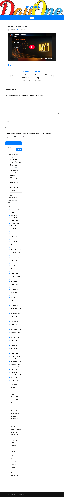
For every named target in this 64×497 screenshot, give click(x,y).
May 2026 (14, 215)
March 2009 (15, 351)
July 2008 (14, 369)
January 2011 (15, 305)
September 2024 (16, 255)
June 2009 (14, 343)
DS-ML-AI (14, 421)
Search (10, 147)
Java (12, 442)
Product (13, 467)
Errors (13, 424)
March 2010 (14, 321)
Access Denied (15, 387)
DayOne (32, 7)
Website (7, 128)
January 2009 (15, 356)
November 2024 (16, 250)
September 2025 (16, 231)
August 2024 (15, 258)
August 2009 (15, 337)
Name (7, 116)
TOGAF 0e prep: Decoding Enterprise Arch (14, 177)
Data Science (15, 413)
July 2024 (14, 260)
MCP (12, 456)
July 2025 (14, 236)
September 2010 (16, 313)
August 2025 (15, 234)
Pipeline (13, 464)
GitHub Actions (16, 429)
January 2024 (15, 276)
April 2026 (14, 218)
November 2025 (16, 226)
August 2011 (14, 297)
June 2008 (14, 372)
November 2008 (16, 361)
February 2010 (15, 324)
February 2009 (15, 353)
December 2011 (15, 292)
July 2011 (13, 300)
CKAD (12, 405)
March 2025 (14, 247)
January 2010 (15, 327)
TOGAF (13, 470)
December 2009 (16, 329)
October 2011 (15, 295)
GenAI (13, 427)
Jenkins (13, 445)
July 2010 (14, 316)
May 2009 (14, 345)
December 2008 (16, 359)
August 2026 (15, 210)
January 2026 (15, 223)
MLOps (13, 458)
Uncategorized (16, 473)
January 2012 (15, 289)
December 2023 (16, 279)
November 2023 (16, 282)
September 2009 (16, 335)
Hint (12, 437)
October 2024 (15, 252)
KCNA (12, 448)
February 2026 (15, 220)
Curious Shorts (15, 411)
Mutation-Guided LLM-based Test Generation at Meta (24, 76)
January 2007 (15, 380)
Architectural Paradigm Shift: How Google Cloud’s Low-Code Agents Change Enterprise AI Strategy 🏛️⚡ (15, 162)
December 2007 (16, 375)
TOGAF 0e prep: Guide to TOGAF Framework (14, 189)
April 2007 (14, 377)
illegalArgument (16, 440)
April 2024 (14, 268)
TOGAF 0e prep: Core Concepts (14, 183)
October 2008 (15, 364)
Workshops (14, 475)
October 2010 (15, 311)
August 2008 (15, 367)
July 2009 (14, 340)
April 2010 (14, 319)
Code (12, 408)
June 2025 (14, 239)
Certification (15, 399)
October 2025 (15, 228)
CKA (12, 402)
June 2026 (14, 212)
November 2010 (16, 308)
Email (7, 122)
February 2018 (15, 284)
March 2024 (15, 271)
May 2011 (13, 303)
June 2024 (14, 263)
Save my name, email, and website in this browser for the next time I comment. (29, 133)
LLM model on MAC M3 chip (40, 76)
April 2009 (14, 348)
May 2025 (14, 242)
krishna (14, 29)
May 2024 (14, 266)
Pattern (13, 461)
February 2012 (15, 287)
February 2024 (15, 274)
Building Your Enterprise (14, 171)
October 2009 (15, 332)
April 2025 (14, 244)
